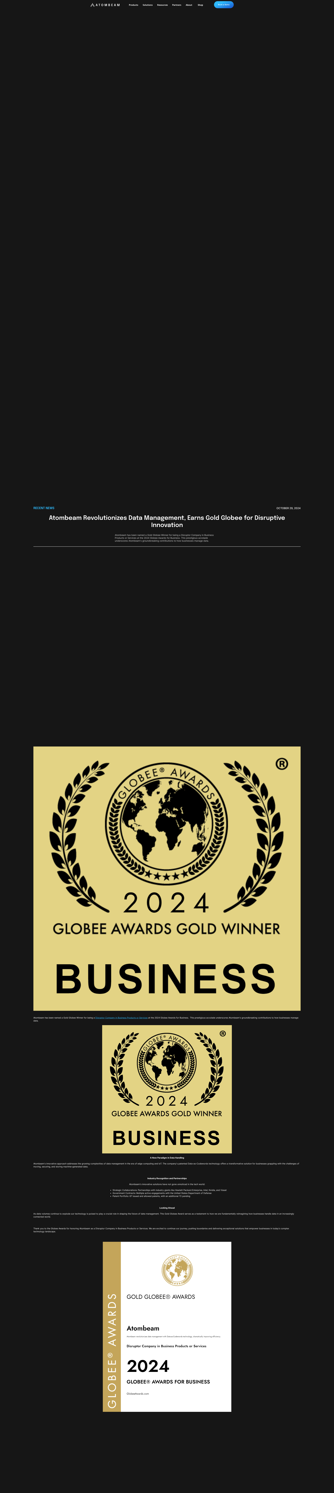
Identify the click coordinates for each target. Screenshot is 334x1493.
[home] (105, 5)
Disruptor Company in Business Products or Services (121, 1017)
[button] (133, 5)
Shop (200, 5)
